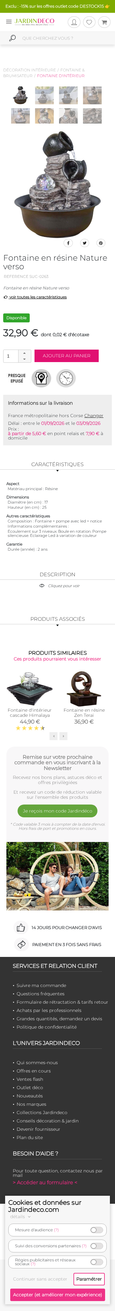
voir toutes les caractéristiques (38, 297)
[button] (24, 353)
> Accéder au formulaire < (45, 1182)
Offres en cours (34, 1071)
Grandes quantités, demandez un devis (59, 1019)
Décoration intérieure (29, 70)
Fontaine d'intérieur (61, 75)
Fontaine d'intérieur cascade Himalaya (30, 712)
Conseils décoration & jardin (48, 1121)
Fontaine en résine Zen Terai (84, 712)
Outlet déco (30, 1087)
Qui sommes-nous (37, 1062)
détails (18, 1216)
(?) (56, 1229)
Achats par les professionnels (49, 1010)
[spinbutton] (16, 355)
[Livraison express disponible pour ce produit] (66, 378)
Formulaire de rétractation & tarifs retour (62, 1002)
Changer (93, 415)
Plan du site (30, 1137)
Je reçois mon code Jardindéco (57, 811)
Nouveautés (30, 1096)
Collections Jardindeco (42, 1112)
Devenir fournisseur (38, 1129)
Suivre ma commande (41, 985)
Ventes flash (30, 1079)
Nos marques (31, 1104)
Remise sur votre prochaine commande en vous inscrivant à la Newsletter (57, 762)
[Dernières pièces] (16, 378)
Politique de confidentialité (47, 1027)
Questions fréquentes (41, 994)
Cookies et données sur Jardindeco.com (44, 1206)
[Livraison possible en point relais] (41, 378)
